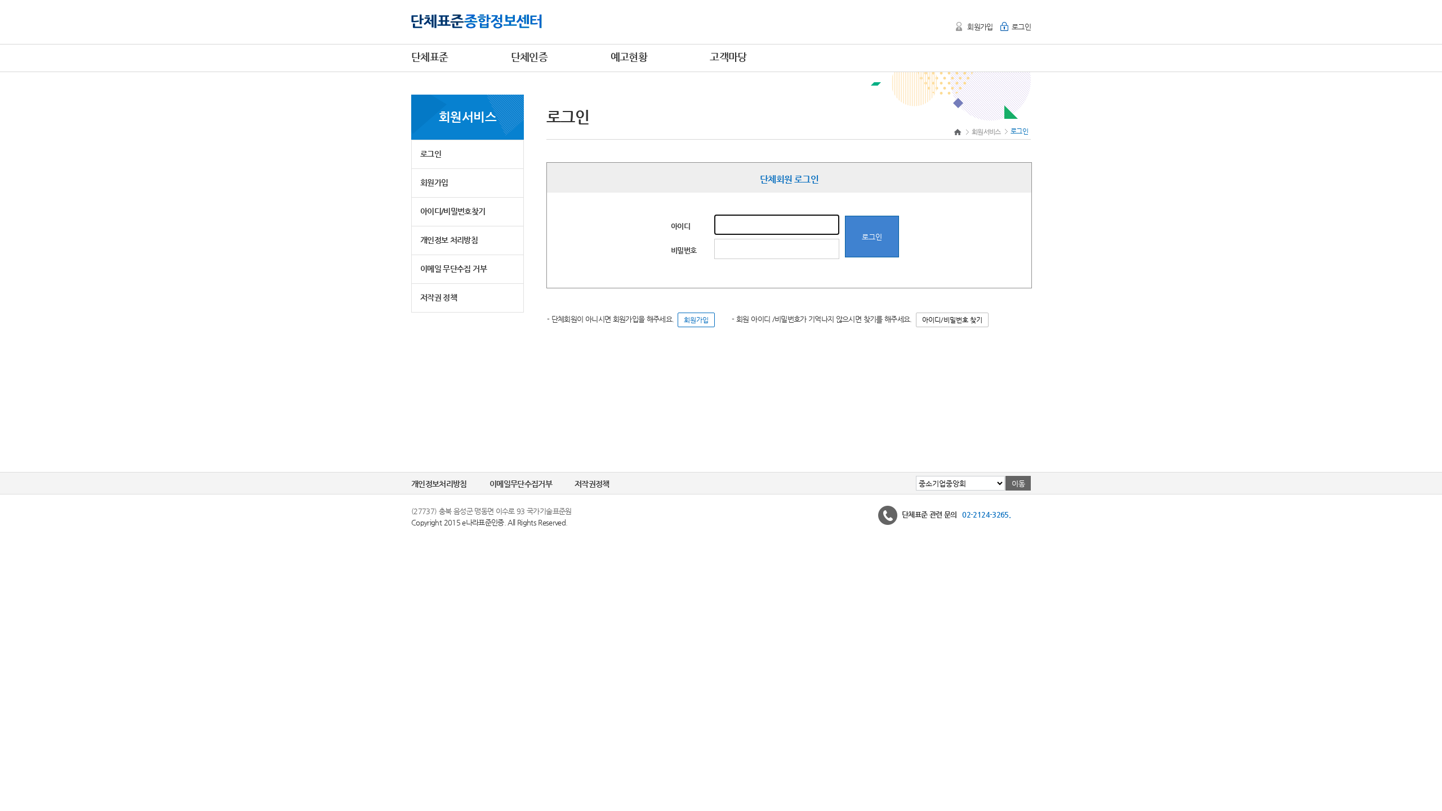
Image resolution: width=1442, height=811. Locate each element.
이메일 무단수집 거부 (453, 268)
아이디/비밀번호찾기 (453, 211)
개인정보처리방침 (439, 483)
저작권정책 (592, 483)
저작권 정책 (438, 297)
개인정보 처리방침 (449, 239)
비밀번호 (683, 250)
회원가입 (980, 27)
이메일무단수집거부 (520, 483)
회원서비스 (987, 132)
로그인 (1021, 27)
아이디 (680, 226)
